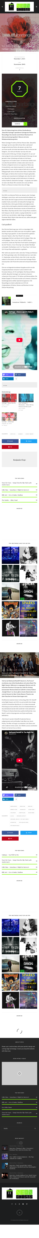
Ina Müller (23, 809)
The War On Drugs (15, 825)
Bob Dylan (22, 806)
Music (3, 46)
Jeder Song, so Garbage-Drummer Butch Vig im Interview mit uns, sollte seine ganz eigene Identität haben (19, 217)
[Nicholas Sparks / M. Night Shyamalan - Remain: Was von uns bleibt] (28, 610)
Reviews (8, 46)
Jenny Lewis (31, 809)
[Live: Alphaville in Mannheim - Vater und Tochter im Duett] (28, 628)
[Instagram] (19, 1204)
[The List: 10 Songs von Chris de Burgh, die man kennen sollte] (10, 574)
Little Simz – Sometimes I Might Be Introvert (15, 490)
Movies (14, 299)
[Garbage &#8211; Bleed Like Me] (9, 398)
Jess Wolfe (13, 812)
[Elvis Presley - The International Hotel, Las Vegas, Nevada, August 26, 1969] (10, 628)
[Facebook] (12, 1204)
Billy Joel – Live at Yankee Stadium (12, 495)
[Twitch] (27, 1204)
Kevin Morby (31, 812)
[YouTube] (23, 1204)
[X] (16, 1204)
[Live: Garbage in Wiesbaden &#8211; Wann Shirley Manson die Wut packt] (26, 398)
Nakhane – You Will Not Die (10, 855)
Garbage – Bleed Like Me (9, 403)
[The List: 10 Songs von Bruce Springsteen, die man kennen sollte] (10, 592)
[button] (8, 374)
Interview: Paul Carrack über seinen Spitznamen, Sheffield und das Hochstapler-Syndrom (23, 1167)
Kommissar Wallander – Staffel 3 (22, 302)
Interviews (20, 1146)
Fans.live (7, 696)
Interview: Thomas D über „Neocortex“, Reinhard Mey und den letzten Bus (22, 1149)
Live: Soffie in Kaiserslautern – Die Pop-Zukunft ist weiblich (22, 1157)
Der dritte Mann (7, 1107)
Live (11, 1154)
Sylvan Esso (13, 822)
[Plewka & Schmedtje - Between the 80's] (28, 574)
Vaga (28, 185)
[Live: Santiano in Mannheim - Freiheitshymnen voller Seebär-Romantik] (10, 556)
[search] (35, 1128)
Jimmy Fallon (22, 812)
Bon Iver (30, 806)
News (3, 670)
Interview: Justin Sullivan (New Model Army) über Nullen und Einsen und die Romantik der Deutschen (23, 1176)
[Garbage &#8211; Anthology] (9, 416)
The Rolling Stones (24, 822)
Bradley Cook (14, 809)
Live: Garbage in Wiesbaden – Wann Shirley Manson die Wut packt (26, 404)
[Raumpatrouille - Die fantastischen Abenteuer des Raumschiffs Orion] (28, 592)
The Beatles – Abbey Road (10, 500)
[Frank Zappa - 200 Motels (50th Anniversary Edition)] (10, 610)
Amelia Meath (14, 806)
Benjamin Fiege (19, 460)
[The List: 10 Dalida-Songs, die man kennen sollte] (28, 556)
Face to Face (13, 1146)
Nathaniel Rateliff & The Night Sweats (20, 819)
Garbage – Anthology (8, 421)
